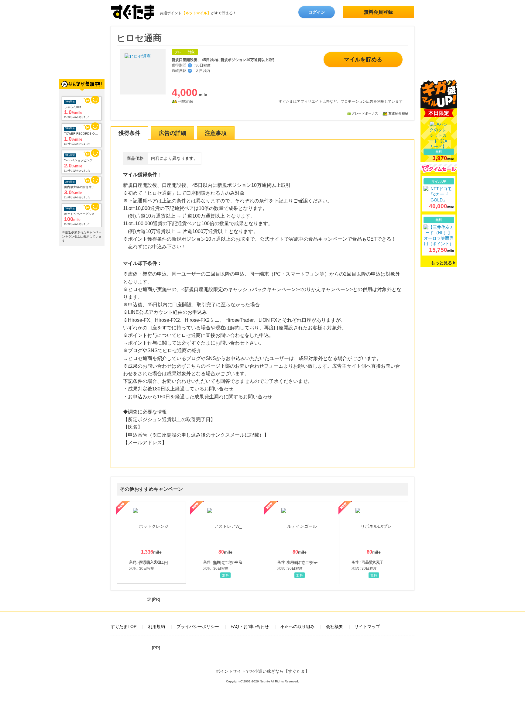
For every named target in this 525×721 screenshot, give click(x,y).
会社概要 (334, 626)
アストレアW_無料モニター (225, 543)
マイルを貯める (363, 60)
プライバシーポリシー (198, 626)
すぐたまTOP (123, 626)
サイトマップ (367, 626)
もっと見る (441, 262)
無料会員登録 (378, 12)
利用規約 (156, 626)
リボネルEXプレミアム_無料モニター (373, 543)
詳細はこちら (438, 194)
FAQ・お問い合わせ (250, 626)
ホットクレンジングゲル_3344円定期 (151, 542)
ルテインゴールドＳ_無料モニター (299, 543)
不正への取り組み (297, 626)
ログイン (316, 12)
